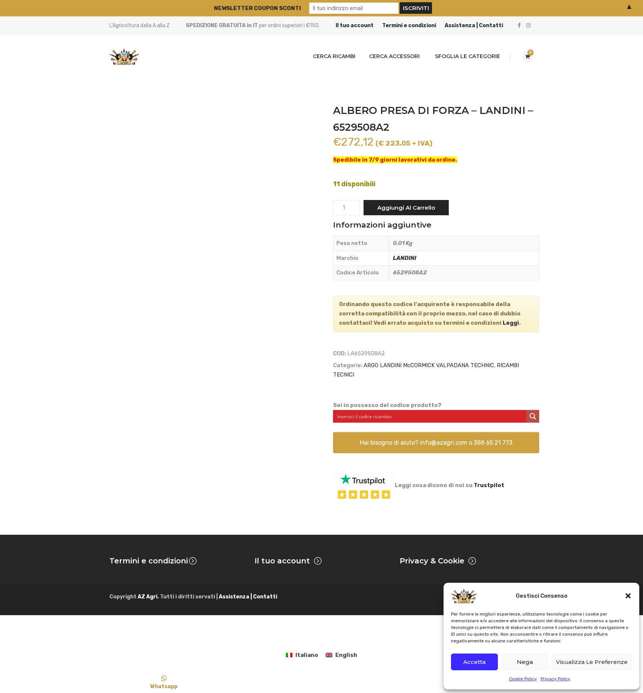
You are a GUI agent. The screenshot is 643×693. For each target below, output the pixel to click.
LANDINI (404, 258)
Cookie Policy (523, 678)
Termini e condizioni (409, 25)
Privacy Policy (555, 678)
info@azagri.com (443, 442)
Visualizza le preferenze (592, 661)
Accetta (474, 661)
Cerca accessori (394, 56)
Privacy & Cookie (432, 560)
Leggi (511, 323)
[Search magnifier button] (533, 416)
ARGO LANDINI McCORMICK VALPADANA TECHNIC (429, 365)
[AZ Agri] (124, 56)
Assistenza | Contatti (474, 25)
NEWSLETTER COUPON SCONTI (257, 8)
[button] (628, 596)
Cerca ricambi (334, 56)
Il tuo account (355, 25)
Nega (525, 661)
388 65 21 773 (493, 442)
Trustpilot (489, 485)
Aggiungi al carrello (406, 207)
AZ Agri (147, 597)
